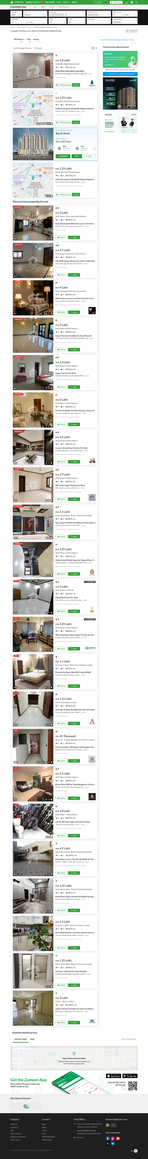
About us (13, 1124)
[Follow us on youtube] (118, 1140)
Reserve (64, 156)
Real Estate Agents (48, 1137)
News (44, 1127)
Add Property (47, 1140)
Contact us (14, 1127)
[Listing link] (55, 70)
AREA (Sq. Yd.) (117, 12)
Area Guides (50, 2)
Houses (36, 40)
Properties (18, 2)
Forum (44, 1130)
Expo (44, 1134)
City (25, 12)
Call (77, 85)
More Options (117, 19)
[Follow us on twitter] (108, 1145)
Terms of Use (15, 1140)
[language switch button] (126, 2)
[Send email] (57, 85)
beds (51, 19)
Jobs (12, 1130)
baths (71, 19)
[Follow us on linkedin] (113, 1145)
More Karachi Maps (129, 1039)
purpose (14, 12)
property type (92, 12)
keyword (91, 19)
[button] (16, 14)
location (53, 12)
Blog (59, 2)
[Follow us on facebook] (108, 1140)
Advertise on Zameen (18, 1137)
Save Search (133, 31)
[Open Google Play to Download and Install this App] (130, 1078)
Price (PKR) (15, 19)
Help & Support (16, 1134)
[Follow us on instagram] (113, 1140)
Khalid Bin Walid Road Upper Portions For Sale (117, 40)
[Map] (46, 86)
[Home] (11, 2)
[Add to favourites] (51, 86)
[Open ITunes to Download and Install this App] (114, 1078)
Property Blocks (34, 2)
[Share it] (49, 86)
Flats (29, 40)
